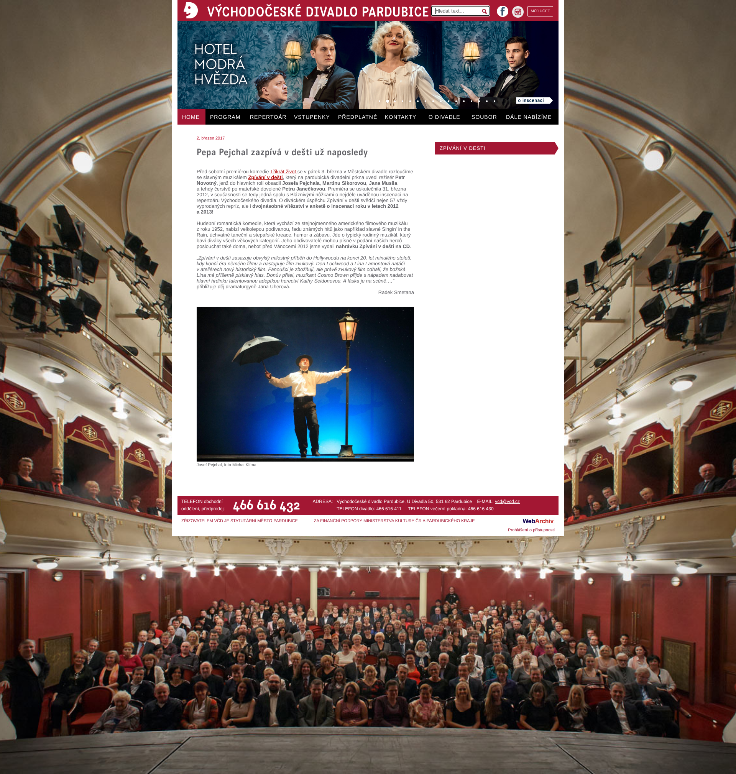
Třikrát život (283, 171)
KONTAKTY (400, 117)
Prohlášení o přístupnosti (531, 530)
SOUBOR (484, 117)
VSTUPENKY (312, 117)
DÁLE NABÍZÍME (529, 117)
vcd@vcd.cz (507, 501)
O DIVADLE (444, 117)
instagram (518, 12)
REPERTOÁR (268, 117)
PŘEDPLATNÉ (357, 117)
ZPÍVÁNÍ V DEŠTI (463, 148)
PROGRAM (225, 117)
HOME (191, 117)
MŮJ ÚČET (540, 11)
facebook (502, 9)
